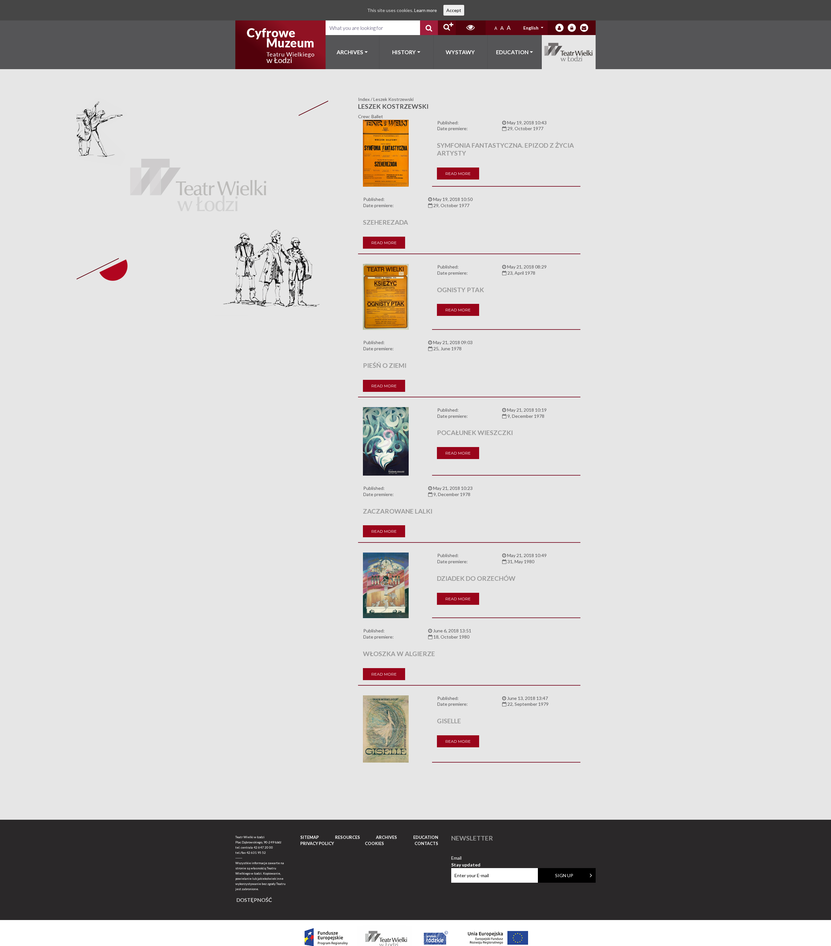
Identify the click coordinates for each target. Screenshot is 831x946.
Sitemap (309, 837)
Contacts (426, 843)
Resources (347, 837)
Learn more (425, 10)
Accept (453, 10)
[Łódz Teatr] (280, 45)
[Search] (429, 27)
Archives (350, 52)
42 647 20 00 (263, 847)
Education (512, 52)
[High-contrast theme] (471, 27)
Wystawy (460, 52)
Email (465, 858)
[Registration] (572, 28)
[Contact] (584, 28)
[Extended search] (447, 27)
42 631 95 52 (256, 852)
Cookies (374, 843)
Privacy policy (317, 843)
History (404, 52)
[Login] (559, 28)
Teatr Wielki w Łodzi (569, 52)
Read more (458, 173)
